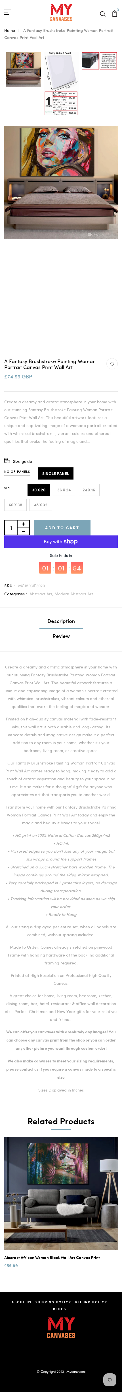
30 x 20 (38, 490)
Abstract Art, (42, 593)
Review (61, 636)
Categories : (15, 593)
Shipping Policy (53, 1302)
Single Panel (55, 473)
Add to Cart (62, 528)
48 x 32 (40, 505)
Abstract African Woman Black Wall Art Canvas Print (52, 1257)
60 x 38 (15, 505)
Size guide (22, 461)
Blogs (59, 1308)
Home (9, 30)
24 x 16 (89, 490)
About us (21, 1302)
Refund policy (91, 1302)
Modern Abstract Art (73, 593)
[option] (23, 70)
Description (61, 621)
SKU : (10, 585)
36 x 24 (64, 490)
